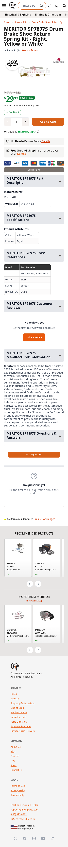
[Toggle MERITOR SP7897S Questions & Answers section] (59, 436)
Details (45, 141)
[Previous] (30, 583)
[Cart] (64, 6)
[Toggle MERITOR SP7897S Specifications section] (59, 218)
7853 (23, 279)
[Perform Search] (41, 6)
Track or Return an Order (24, 805)
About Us (16, 746)
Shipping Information (22, 703)
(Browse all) (34, 600)
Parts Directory (19, 721)
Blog (13, 751)
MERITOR (10, 197)
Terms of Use (18, 785)
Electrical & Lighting (18, 14)
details (21, 154)
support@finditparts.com (24, 809)
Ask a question (34, 454)
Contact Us (16, 769)
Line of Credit (18, 707)
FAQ (13, 760)
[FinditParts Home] (13, 5)
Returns (15, 698)
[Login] (49, 6)
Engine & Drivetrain (48, 14)
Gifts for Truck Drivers (23, 730)
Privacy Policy (18, 790)
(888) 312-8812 (19, 814)
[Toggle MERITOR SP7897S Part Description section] (59, 181)
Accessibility (17, 795)
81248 (24, 291)
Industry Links (18, 717)
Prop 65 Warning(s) (44, 518)
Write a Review (30, 50)
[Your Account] (49, 6)
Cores (14, 693)
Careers (15, 756)
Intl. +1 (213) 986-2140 (23, 818)
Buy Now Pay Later (21, 726)
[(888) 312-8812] (56, 6)
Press (14, 765)
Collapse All (34, 169)
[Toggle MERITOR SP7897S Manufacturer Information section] (59, 355)
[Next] (38, 583)
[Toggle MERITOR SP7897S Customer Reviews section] (59, 306)
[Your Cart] (64, 6)
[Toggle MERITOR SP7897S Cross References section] (59, 255)
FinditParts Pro (19, 712)
